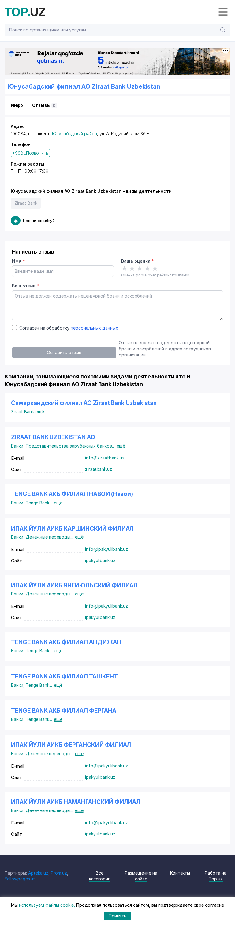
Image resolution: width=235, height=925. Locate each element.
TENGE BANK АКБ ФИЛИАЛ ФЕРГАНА (63, 710)
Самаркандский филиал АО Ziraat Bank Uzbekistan (84, 403)
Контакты (180, 873)
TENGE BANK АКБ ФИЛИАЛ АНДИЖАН (66, 642)
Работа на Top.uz (215, 876)
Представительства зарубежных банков (70, 445)
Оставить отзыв (64, 352)
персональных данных (94, 328)
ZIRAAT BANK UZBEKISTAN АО (53, 437)
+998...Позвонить (30, 152)
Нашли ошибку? (38, 220)
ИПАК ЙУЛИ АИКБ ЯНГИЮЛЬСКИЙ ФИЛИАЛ (74, 585)
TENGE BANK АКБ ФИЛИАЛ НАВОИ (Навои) (72, 494)
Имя (18, 261)
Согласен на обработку (68, 328)
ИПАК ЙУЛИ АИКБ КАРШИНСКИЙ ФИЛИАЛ (72, 528)
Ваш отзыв (25, 285)
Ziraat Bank (25, 203)
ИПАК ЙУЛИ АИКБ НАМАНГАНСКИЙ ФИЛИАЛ (75, 802)
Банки (18, 445)
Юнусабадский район (74, 133)
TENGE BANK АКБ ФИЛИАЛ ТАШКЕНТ (64, 676)
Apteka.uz (38, 873)
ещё (39, 411)
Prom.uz (59, 873)
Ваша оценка (137, 261)
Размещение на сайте (141, 876)
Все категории (100, 876)
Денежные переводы (49, 536)
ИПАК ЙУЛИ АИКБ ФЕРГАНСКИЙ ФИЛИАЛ (71, 744)
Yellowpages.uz (20, 878)
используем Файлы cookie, (47, 905)
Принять (118, 915)
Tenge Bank (39, 502)
